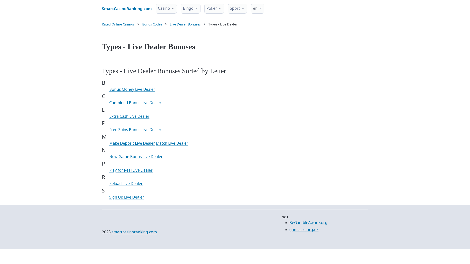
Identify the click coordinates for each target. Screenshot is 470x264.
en (255, 8)
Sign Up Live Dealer (126, 197)
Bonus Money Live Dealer (132, 89)
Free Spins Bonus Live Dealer (135, 129)
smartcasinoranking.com (134, 231)
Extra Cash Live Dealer (129, 116)
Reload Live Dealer (126, 183)
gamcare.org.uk (304, 229)
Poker (211, 8)
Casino (164, 8)
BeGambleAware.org (308, 222)
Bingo (188, 8)
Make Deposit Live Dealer (132, 143)
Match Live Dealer (172, 143)
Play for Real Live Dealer (131, 170)
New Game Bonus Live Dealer (136, 156)
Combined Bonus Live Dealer (135, 102)
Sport (235, 8)
